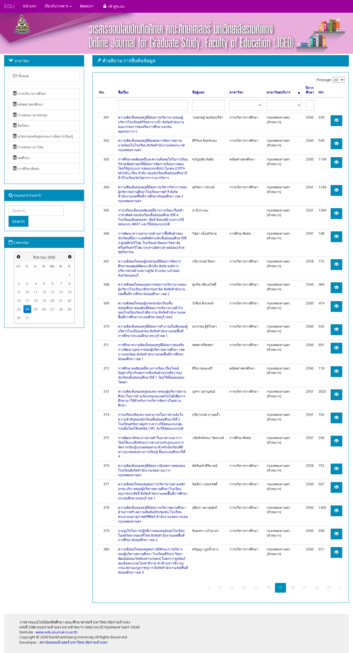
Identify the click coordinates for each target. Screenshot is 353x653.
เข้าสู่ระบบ (116, 6)
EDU (9, 6)
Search (18, 221)
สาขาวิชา (236, 92)
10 (27, 292)
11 (36, 292)
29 (69, 309)
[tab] (221, 60)
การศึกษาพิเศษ (28, 168)
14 (61, 292)
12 (44, 292)
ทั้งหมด (23, 76)
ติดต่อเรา (87, 6)
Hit (321, 92)
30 (19, 317)
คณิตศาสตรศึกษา (30, 104)
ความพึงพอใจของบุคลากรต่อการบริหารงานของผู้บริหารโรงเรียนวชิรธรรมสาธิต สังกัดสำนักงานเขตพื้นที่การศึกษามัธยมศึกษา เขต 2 (152, 289)
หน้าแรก (29, 6)
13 (52, 292)
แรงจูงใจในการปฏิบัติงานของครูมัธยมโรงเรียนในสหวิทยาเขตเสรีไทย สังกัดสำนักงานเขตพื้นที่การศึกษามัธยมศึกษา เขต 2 (151, 535)
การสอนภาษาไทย (30, 147)
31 (27, 317)
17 (27, 300)
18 (36, 300)
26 (44, 309)
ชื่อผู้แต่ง (198, 92)
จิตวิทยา (23, 125)
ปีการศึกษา (310, 90)
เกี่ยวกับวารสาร (56, 6)
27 (52, 309)
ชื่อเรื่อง (123, 92)
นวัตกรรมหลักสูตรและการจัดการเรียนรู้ (45, 136)
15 (69, 292)
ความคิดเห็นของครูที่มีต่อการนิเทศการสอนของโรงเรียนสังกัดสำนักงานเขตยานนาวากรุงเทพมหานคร (151, 470)
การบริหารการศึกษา (32, 93)
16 (19, 300)
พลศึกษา (23, 158)
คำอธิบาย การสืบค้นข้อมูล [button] (128, 60)
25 (36, 309)
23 (19, 309)
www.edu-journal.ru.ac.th (56, 632)
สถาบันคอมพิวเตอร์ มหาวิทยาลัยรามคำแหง (73, 642)
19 (44, 300)
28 (61, 309)
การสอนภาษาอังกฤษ (32, 115)
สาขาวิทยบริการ (278, 92)
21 (61, 300)
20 (52, 300)
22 (69, 300)
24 (27, 309)
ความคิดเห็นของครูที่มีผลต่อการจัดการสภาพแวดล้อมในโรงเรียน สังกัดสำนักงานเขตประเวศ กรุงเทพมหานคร (151, 145)
